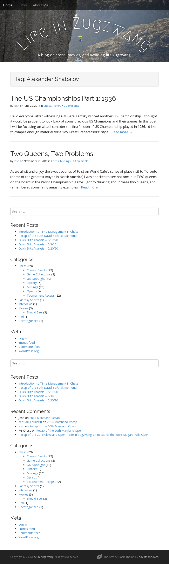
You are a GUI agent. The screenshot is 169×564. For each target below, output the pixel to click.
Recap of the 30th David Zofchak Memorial (48, 236)
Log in (23, 338)
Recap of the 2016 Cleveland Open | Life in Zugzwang (55, 435)
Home (7, 5)
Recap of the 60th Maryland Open (52, 426)
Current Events (37, 270)
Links (23, 5)
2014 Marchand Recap (44, 418)
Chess (47, 105)
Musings (65, 161)
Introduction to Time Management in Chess (48, 231)
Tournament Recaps (41, 295)
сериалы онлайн (30, 422)
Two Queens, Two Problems (51, 153)
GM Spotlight (36, 279)
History (57, 105)
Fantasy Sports (29, 300)
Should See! (34, 312)
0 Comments (71, 105)
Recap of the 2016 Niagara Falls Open (123, 435)
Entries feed (27, 342)
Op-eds (32, 291)
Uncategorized (29, 321)
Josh (16, 105)
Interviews (25, 304)
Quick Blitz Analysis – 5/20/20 (38, 248)
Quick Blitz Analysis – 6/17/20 (38, 240)
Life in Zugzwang (42, 557)
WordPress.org (29, 351)
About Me (40, 5)
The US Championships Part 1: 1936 (63, 98)
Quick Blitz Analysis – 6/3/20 (37, 244)
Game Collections (38, 274)
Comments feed (30, 347)
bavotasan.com (148, 557)
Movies (23, 308)
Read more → (121, 132)
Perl (21, 317)
